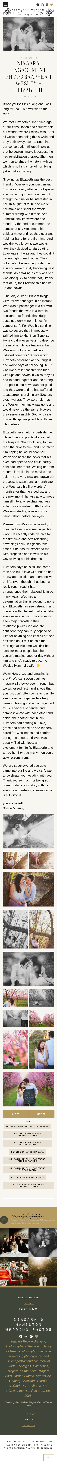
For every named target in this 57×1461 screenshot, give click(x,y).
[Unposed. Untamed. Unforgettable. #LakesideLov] (42, 1242)
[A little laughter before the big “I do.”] (14, 1242)
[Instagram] (42, 5)
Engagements (29, 58)
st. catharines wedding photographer (28, 1185)
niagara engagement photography (27, 1143)
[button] (5, 4)
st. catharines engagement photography (27, 1169)
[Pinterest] (47, 5)
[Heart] (51, 5)
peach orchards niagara (27, 1152)
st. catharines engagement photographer (27, 1160)
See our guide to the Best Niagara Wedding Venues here (28, 1404)
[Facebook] (38, 5)
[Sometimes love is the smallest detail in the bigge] (42, 1271)
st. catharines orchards (27, 1177)
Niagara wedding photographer (27, 1126)
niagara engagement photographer (27, 1134)
